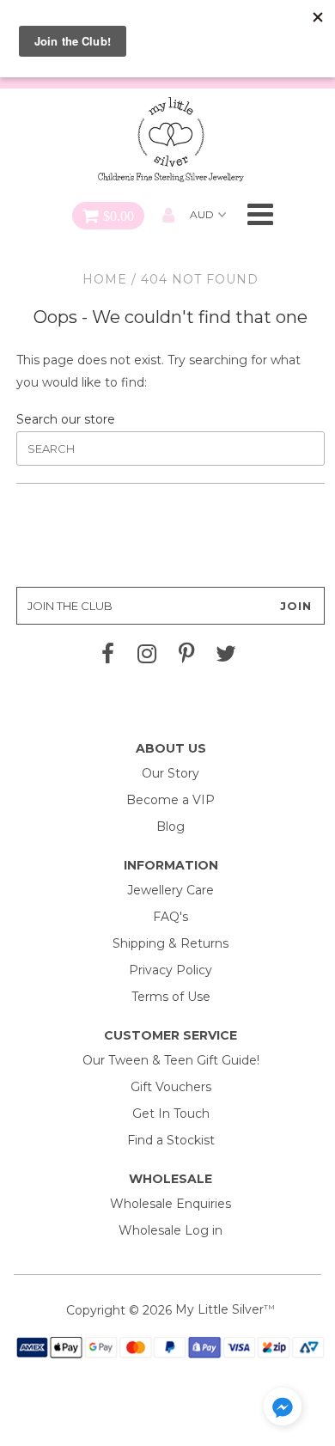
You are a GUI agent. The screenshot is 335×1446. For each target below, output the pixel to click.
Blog (170, 826)
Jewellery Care (170, 890)
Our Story (170, 773)
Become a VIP (170, 800)
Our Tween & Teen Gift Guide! (170, 1060)
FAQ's (170, 916)
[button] (283, 1409)
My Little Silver (219, 1309)
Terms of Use (170, 996)
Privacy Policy (170, 970)
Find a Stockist (171, 1140)
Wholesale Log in (170, 1230)
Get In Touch (171, 1113)
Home (104, 279)
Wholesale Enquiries (170, 1203)
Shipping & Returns (170, 943)
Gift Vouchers (171, 1087)
